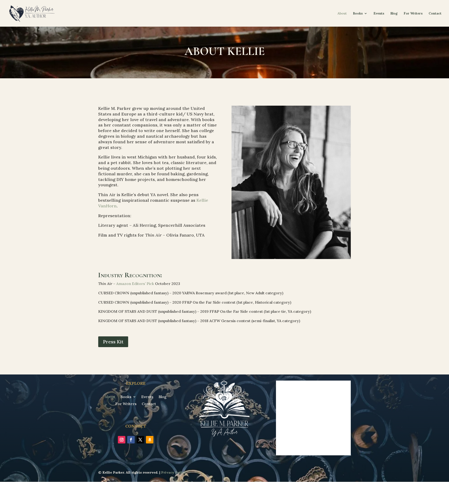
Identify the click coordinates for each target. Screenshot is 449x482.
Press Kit (113, 342)
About (342, 13)
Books (358, 13)
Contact (435, 13)
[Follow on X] (140, 439)
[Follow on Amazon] (149, 439)
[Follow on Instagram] (121, 439)
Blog (394, 13)
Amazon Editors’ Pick (135, 283)
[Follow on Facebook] (131, 439)
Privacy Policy (173, 472)
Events (378, 13)
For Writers (413, 13)
